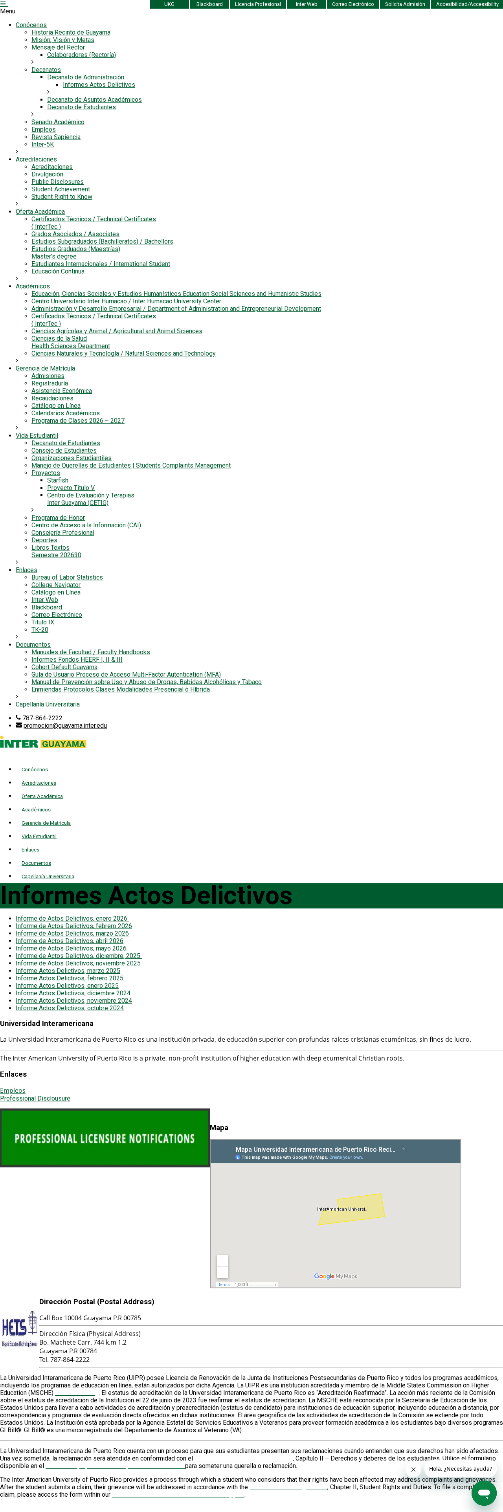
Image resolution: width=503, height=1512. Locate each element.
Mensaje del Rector (58, 47)
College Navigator (56, 585)
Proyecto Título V (71, 488)
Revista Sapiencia (56, 137)
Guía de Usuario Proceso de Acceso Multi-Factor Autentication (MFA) (126, 674)
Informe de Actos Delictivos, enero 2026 (72, 918)
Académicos (33, 286)
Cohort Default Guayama (64, 667)
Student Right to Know (61, 196)
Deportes (44, 540)
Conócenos (31, 25)
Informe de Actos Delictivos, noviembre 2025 (78, 963)
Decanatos (46, 69)
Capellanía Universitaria (48, 704)
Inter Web (307, 4)
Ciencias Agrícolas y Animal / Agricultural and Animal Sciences (116, 331)
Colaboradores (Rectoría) (81, 55)
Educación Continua (57, 271)
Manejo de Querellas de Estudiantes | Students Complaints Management (131, 465)
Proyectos (45, 473)
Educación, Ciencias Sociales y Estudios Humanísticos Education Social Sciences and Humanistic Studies (176, 293)
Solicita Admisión (405, 4)
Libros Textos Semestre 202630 (56, 551)
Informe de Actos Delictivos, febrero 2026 (74, 926)
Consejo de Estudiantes (64, 450)
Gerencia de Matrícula (45, 368)
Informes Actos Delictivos (99, 84)
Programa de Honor (58, 517)
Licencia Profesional (258, 4)
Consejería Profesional (62, 532)
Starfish (57, 480)
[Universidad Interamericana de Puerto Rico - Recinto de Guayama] (43, 746)
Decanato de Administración (85, 77)
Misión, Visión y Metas (62, 40)
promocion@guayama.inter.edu (65, 725)
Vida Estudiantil (37, 435)
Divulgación (47, 174)
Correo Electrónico (353, 4)
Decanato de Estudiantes (81, 107)
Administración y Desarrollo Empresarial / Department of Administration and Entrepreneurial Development (176, 308)
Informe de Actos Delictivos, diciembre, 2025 (79, 956)
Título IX (42, 622)
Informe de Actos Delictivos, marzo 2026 (72, 933)
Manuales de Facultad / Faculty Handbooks (90, 652)
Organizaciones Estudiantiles (71, 458)
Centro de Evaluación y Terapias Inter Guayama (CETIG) (90, 499)
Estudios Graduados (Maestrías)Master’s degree (75, 252)
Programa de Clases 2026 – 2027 (78, 420)
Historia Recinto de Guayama (70, 32)
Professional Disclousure (35, 1098)
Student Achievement (60, 189)
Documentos (33, 644)
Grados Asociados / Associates (75, 234)
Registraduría (49, 383)
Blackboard (209, 4)
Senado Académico (57, 122)
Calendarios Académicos (65, 413)
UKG (169, 4)
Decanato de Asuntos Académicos (94, 99)
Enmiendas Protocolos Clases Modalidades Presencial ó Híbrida (120, 689)
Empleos (43, 129)
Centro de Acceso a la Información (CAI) (86, 525)
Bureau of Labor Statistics (67, 577)
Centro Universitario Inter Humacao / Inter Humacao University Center (126, 301)
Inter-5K (42, 144)
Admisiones (47, 376)
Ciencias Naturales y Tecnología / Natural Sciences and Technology (123, 353)
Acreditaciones (36, 159)
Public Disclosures (57, 181)
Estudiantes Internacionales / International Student (100, 264)
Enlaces (26, 570)
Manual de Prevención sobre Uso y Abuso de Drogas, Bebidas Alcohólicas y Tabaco (146, 682)
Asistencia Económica (61, 391)
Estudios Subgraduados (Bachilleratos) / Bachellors (102, 241)
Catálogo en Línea (56, 405)
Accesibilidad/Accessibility (467, 4)
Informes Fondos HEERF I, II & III (77, 659)
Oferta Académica (40, 211)
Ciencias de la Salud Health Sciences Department (70, 342)
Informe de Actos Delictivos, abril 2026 (69, 941)
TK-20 (39, 629)
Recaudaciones (52, 398)
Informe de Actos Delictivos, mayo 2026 (71, 948)
